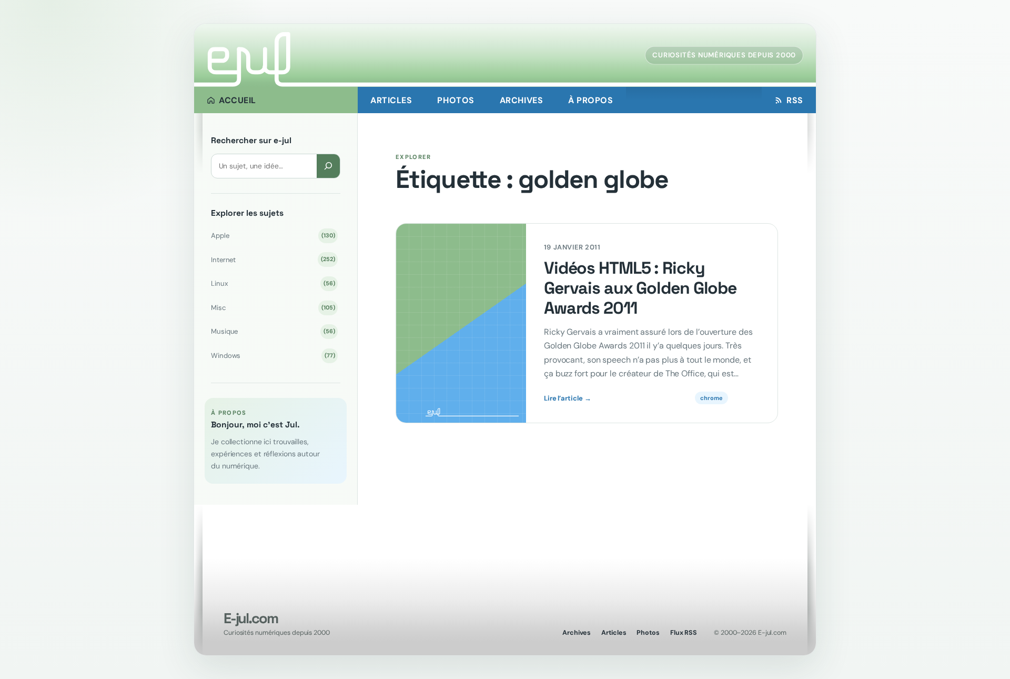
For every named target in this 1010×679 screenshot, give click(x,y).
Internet (273, 259)
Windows (273, 355)
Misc (273, 307)
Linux (273, 283)
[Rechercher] (328, 166)
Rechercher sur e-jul (251, 140)
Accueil (237, 100)
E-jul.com (250, 618)
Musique (273, 331)
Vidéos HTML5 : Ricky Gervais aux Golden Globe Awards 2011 (640, 288)
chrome (711, 398)
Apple (273, 235)
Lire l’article (567, 398)
